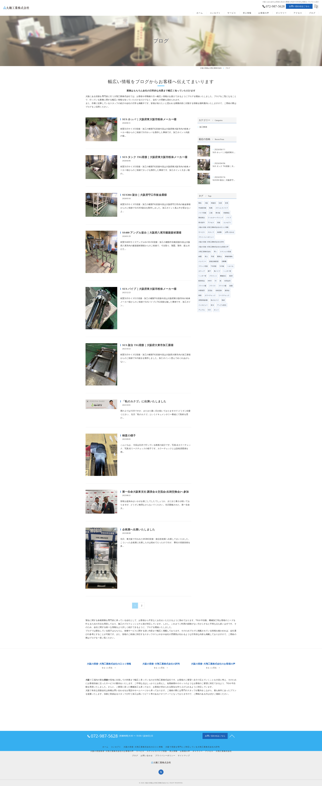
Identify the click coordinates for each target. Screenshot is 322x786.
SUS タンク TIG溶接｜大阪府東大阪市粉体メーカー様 (154, 157)
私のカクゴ (214, 300)
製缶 (200, 203)
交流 (226, 203)
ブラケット (213, 276)
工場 (210, 213)
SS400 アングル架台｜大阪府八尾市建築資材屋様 (151, 232)
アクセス (211, 222)
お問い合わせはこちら (299, 6)
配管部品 (201, 281)
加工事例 (203, 127)
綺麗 (200, 256)
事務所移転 (229, 256)
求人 (206, 256)
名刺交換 (219, 290)
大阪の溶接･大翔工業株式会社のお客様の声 (213, 247)
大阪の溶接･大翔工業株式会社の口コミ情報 (213, 227)
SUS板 (222, 266)
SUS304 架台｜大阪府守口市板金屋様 (144, 194)
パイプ (228, 217)
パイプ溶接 (202, 213)
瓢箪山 (219, 256)
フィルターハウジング (215, 217)
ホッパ (216, 310)
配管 (230, 276)
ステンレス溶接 (225, 251)
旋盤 (230, 286)
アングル (201, 310)
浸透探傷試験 (203, 300)
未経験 (219, 232)
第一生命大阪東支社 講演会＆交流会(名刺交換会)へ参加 (155, 491)
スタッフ (211, 232)
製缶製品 (201, 217)
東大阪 (218, 213)
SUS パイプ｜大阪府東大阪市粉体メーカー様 (149, 288)
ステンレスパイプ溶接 (157, 751)
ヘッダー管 (227, 271)
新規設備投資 (213, 261)
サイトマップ (184, 755)
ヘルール (230, 266)
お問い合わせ (229, 232)
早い (215, 251)
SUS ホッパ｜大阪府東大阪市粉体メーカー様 (149, 119)
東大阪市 (201, 222)
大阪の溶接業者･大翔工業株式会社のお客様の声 (112, 751)
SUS (209, 310)
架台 (212, 305)
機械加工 (223, 276)
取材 (223, 300)
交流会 (210, 290)
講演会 (227, 290)
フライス (212, 286)
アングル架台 (221, 305)
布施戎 (213, 203)
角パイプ (217, 271)
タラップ (201, 271)
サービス (201, 232)
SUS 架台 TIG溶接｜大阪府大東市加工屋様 (147, 345)
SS (215, 281)
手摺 (212, 256)
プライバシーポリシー (206, 237)
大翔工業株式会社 (204, 251)
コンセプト (227, 222)
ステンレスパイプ (222, 208)
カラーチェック (210, 295)
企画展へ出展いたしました (138, 529)
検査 (200, 295)
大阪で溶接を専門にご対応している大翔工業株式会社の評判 (192, 747)
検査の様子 (129, 435)
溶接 (218, 222)
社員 (220, 203)
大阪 (206, 203)
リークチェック (224, 295)
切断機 (224, 261)
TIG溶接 (213, 266)
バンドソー (202, 261)
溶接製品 (226, 213)
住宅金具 (227, 281)
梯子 (209, 271)
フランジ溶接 (203, 266)
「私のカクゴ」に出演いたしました (144, 401)
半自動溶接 (202, 208)
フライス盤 (202, 286)
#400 (210, 281)
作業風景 (201, 290)
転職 (210, 208)
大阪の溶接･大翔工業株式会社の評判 (211, 242)
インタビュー (203, 305)
